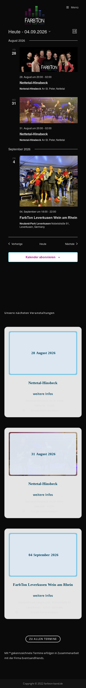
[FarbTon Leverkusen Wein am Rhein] (49, 181)
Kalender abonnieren (41, 257)
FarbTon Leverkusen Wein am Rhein (48, 217)
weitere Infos (43, 394)
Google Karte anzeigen (44, 410)
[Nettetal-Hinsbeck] (49, 59)
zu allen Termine (43, 639)
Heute (42, 244)
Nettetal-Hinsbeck (34, 82)
